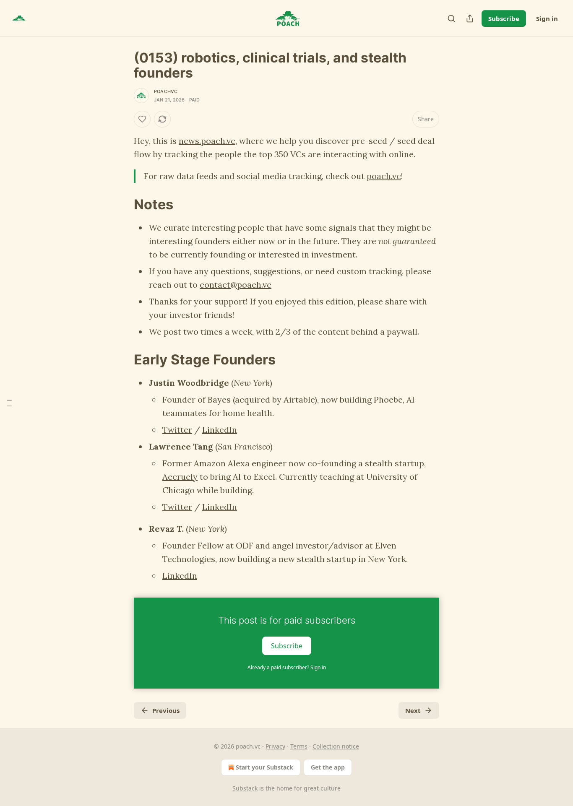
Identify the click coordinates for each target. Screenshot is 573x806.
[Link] (122, 204)
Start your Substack (264, 767)
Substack (245, 788)
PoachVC (165, 91)
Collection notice (336, 746)
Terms (298, 746)
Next (413, 710)
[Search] (451, 18)
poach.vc (384, 176)
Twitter (177, 429)
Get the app (328, 767)
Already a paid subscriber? (286, 667)
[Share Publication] (469, 18)
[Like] (142, 119)
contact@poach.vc (235, 284)
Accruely (180, 476)
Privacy (275, 746)
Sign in (547, 18)
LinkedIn (219, 429)
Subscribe (503, 18)
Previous (166, 710)
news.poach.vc (207, 140)
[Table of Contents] (9, 403)
